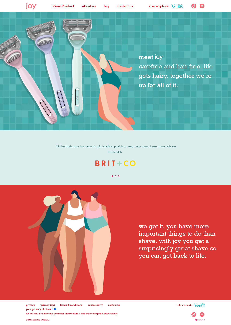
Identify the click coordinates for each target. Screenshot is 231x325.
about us (89, 6)
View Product (63, 6)
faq (106, 6)
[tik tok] (194, 6)
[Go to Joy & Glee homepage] (31, 6)
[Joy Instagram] (202, 6)
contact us (125, 6)
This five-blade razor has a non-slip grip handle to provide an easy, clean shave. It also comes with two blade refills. (115, 149)
